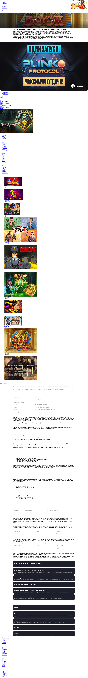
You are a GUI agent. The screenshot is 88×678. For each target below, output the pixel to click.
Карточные (4, 138)
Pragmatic (4, 151)
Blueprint (3, 149)
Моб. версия (4, 3)
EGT (3, 155)
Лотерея (3, 639)
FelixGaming (4, 675)
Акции (3, 640)
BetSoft (3, 165)
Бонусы (3, 5)
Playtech (3, 651)
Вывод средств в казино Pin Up (42, 389)
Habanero (4, 171)
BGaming (4, 661)
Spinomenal (4, 154)
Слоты (3, 136)
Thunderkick (4, 148)
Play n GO (4, 145)
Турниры (4, 642)
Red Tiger (4, 654)
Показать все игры (3, 383)
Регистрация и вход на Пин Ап (42, 386)
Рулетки (3, 137)
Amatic (3, 144)
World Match (4, 168)
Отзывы (3, 7)
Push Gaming (4, 150)
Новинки (4, 135)
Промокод (4, 6)
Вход (3, 4)
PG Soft (3, 166)
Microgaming (4, 143)
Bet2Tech (4, 672)
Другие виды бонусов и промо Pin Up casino (65, 386)
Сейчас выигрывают (6, 93)
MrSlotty (3, 163)
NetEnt (3, 142)
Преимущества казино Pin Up (32, 386)
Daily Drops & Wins (5, 141)
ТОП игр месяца (5, 94)
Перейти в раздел (44, 22)
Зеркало (3, 2)
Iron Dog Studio (5, 173)
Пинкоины (4, 637)
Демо (8, 187)
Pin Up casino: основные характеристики (20, 386)
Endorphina (4, 146)
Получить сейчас (75, 7)
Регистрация (4, 8)
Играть (1, 97)
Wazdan (3, 662)
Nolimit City (4, 157)
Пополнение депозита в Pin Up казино (30, 389)
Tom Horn (4, 167)
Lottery (3, 676)
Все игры (4, 175)
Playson (3, 152)
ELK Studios (4, 153)
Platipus (3, 159)
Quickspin (4, 147)
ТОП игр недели (5, 92)
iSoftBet (3, 160)
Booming (3, 161)
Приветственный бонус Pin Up (53, 386)
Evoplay (3, 169)
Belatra (3, 158)
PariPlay (3, 164)
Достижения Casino (5, 638)
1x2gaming (4, 172)
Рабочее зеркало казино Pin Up (18, 389)
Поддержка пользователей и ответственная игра (56, 389)
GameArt (3, 170)
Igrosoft (3, 156)
